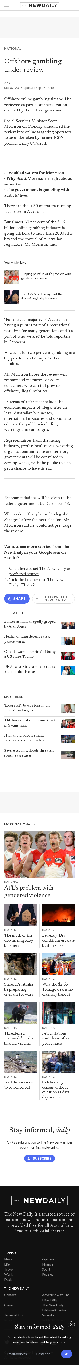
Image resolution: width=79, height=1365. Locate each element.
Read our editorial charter (39, 1231)
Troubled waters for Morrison (35, 173)
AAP (7, 83)
